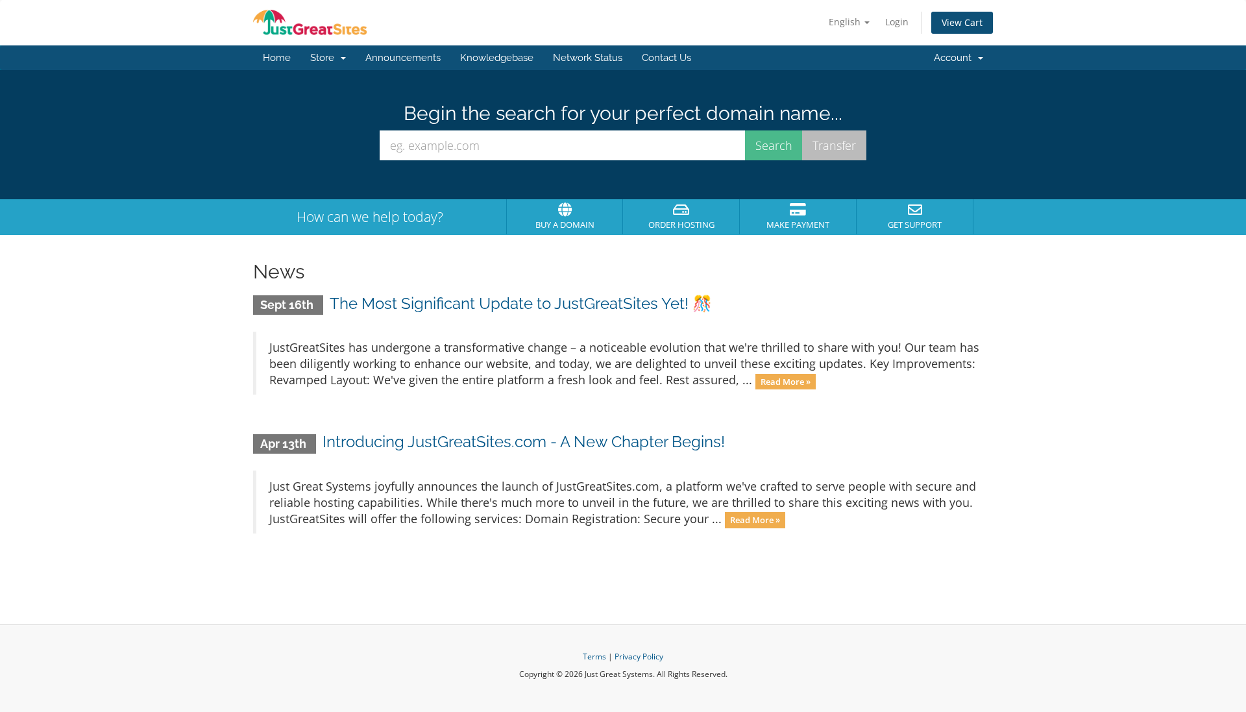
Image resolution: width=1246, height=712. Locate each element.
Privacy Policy (639, 656)
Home (277, 58)
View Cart (962, 22)
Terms (594, 656)
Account (955, 58)
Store (324, 58)
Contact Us (666, 58)
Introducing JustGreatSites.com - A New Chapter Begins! (524, 441)
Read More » (786, 381)
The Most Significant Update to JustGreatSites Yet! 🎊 (521, 303)
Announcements (403, 58)
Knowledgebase (496, 58)
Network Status (587, 58)
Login (897, 22)
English (846, 22)
